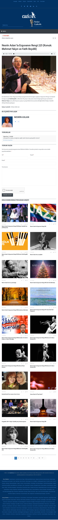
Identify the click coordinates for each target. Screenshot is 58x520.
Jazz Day (10, 489)
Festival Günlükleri (27, 483)
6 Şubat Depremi (12, 479)
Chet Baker (54, 499)
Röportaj (13, 493)
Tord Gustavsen (29, 514)
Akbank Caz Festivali (39, 479)
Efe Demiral (29, 501)
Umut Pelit (39, 514)
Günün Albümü (43, 485)
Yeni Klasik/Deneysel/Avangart (40, 493)
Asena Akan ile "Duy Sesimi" (36, 394)
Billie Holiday (23, 499)
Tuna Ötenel (34, 514)
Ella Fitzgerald (37, 501)
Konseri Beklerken (36, 489)
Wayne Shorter (50, 514)
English (18, 483)
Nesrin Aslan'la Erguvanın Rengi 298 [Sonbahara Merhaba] (15, 310)
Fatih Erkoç (8, 503)
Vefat (28, 493)
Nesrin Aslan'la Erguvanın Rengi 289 (38, 421)
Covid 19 (54, 481)
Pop (39, 491)
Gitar (23, 485)
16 (39, 458)
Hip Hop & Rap (19, 487)
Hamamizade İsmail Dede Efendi (38, 503)
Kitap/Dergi (15, 489)
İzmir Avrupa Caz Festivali (51, 487)
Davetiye (3, 483)
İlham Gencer (47, 503)
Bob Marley (28, 499)
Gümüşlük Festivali (37, 485)
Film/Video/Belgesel (39, 483)
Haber (6, 487)
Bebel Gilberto (13, 499)
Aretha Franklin (29, 497)
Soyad (32, 155)
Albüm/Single (52, 479)
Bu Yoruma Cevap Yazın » (8, 140)
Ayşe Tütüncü (51, 497)
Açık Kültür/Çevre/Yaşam (20, 479)
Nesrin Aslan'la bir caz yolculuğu (9, 282)
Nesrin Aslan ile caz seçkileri (36, 254)
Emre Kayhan (43, 501)
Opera (37, 491)
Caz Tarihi (48, 481)
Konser (31, 489)
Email (3, 160)
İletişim (24, 1)
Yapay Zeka (32, 493)
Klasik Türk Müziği (26, 489)
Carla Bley (38, 499)
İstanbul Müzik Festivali (43, 487)
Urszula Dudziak (44, 514)
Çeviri (51, 481)
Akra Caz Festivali (46, 479)
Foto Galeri (42, 1)
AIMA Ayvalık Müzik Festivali (30, 479)
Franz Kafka (17, 503)
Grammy (31, 485)
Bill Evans (18, 499)
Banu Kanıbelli (8, 499)
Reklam (20, 1)
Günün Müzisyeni (50, 485)
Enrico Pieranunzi (49, 501)
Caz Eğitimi (35, 481)
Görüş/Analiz (27, 485)
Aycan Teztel (41, 497)
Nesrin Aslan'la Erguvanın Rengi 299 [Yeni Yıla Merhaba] (42, 282)
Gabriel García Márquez (28, 503)
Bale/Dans (17, 481)
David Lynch (10, 501)
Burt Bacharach (33, 499)
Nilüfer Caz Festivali (31, 491)
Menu (4, 31)
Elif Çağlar (33, 501)
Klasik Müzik (29, 1)
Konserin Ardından (43, 489)
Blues (35, 1)
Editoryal (7, 483)
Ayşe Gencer (46, 497)
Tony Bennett (23, 514)
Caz (32, 481)
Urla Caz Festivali (24, 493)
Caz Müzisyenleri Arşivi (42, 481)
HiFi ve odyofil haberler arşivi (9, 38)
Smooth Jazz (18, 493)
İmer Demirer (52, 503)
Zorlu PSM (47, 493)
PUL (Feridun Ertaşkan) (44, 491)
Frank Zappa (13, 503)
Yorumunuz (5, 167)
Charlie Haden (48, 499)
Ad (3, 155)
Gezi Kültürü (20, 485)
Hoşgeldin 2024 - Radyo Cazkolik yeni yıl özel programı (14, 421)
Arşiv (14, 481)
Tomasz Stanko (18, 514)
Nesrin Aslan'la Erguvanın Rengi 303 (38, 226)
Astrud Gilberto (35, 497)
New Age (25, 491)
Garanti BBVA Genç (13, 485)
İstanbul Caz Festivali (34, 487)
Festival (21, 483)
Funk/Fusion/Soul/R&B (6, 485)
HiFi (38, 1)
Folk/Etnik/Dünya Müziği (48, 483)
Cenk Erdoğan (43, 499)
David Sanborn (15, 501)
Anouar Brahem (23, 497)
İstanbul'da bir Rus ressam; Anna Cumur (11, 394)
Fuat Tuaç (21, 503)
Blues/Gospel (28, 481)
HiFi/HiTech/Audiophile (12, 487)
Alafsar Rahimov (17, 497)
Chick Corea (5, 501)
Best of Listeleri (22, 481)
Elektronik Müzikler (13, 483)
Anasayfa (15, 1)
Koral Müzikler (49, 489)
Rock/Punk (10, 493)
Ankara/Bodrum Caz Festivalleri (7, 481)
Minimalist (16, 491)
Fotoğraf (54, 483)
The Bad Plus (8, 514)
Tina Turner (13, 514)
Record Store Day (52, 491)
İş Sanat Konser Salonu (26, 487)
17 (42, 458)
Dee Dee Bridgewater (22, 501)
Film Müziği (33, 483)
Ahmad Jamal (11, 497)
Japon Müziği (6, 489)
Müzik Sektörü (21, 491)
